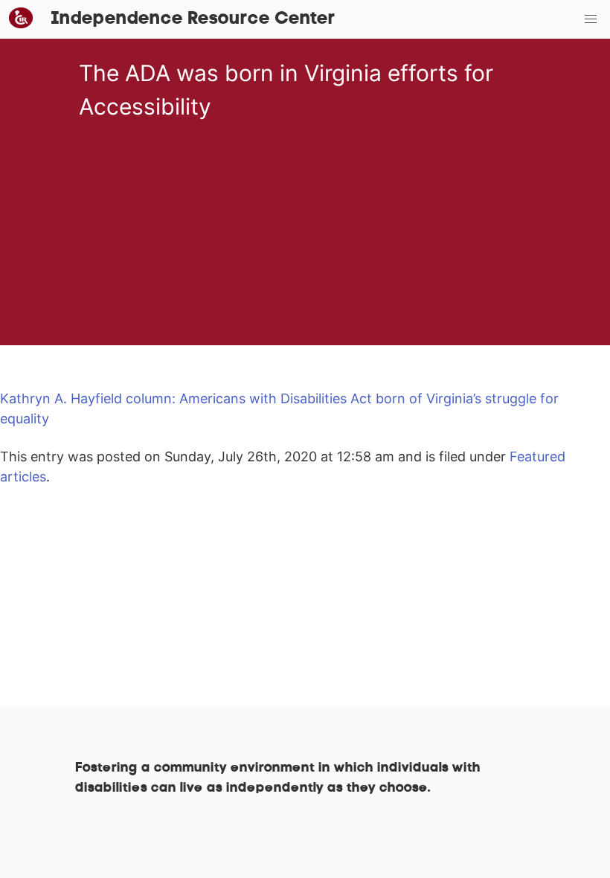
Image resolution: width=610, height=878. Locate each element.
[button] (590, 19)
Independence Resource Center (193, 19)
